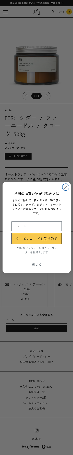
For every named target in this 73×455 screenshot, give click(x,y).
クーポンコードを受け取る (37, 238)
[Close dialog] (65, 187)
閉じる (36, 264)
